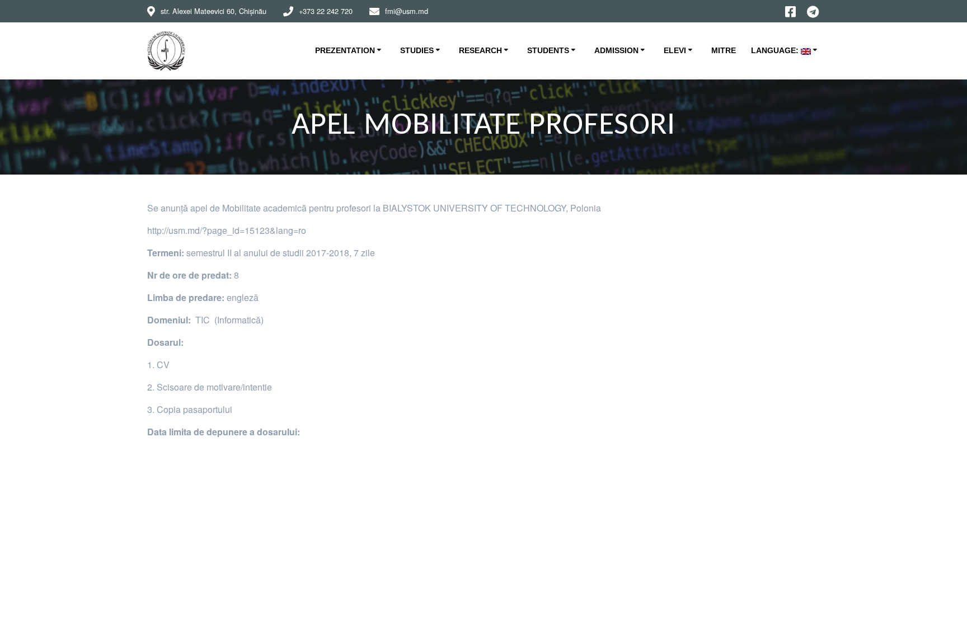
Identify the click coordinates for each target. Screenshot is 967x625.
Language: (776, 50)
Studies (417, 50)
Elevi (675, 50)
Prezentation (345, 50)
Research (480, 50)
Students (548, 50)
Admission (616, 50)
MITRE (723, 50)
